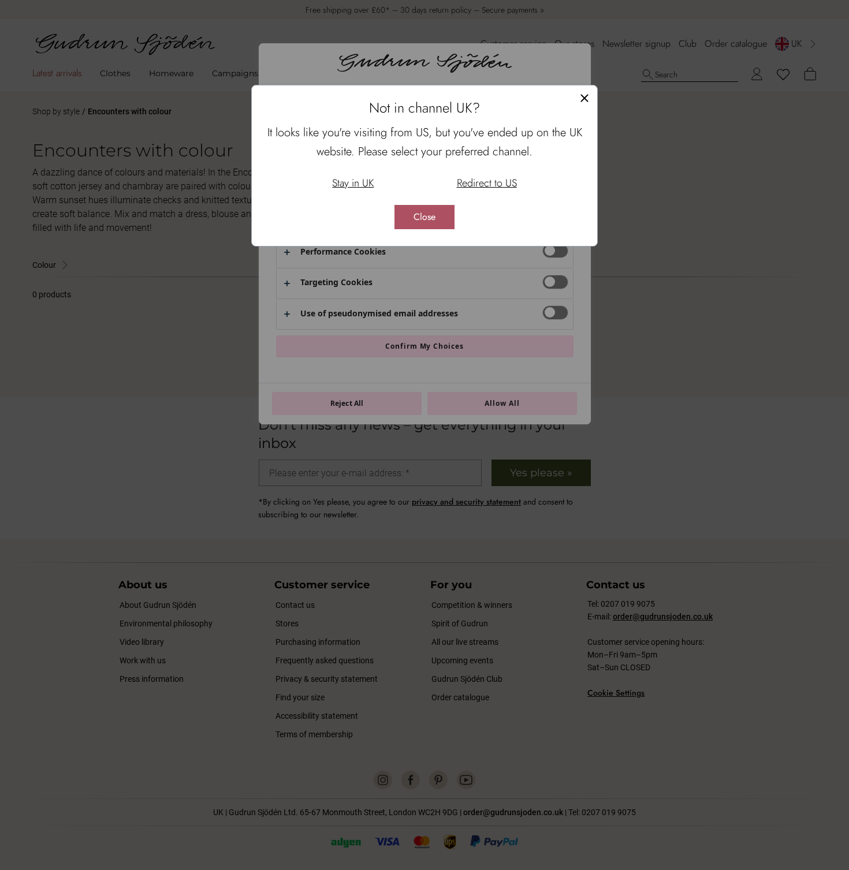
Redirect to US (487, 183)
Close (424, 216)
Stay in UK (353, 183)
